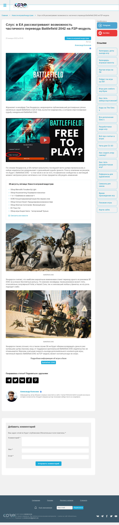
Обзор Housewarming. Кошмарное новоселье (28, 193)
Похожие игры (105, 203)
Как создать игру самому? (106, 154)
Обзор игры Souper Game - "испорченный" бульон (29, 211)
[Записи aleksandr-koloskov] (11, 396)
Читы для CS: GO (106, 146)
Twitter (111, 516)
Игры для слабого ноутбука (107, 90)
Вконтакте (97, 516)
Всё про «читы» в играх (107, 137)
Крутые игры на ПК (106, 71)
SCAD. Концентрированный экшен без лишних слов (30, 199)
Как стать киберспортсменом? (108, 99)
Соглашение (36, 500)
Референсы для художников (106, 175)
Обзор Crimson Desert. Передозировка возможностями (32, 202)
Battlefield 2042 (48, 362)
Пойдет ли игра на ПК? (106, 80)
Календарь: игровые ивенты (106, 61)
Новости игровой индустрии (78, 38)
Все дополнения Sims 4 (106, 118)
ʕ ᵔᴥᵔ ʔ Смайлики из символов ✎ (23, 196)
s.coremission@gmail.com (30, 518)
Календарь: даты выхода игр (106, 52)
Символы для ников (105, 185)
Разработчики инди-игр (105, 128)
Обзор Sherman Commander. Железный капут (28, 205)
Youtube (115, 516)
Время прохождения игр (107, 194)
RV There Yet (15, 208)
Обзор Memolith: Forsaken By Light (23, 189)
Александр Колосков (83, 45)
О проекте (83, 500)
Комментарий (14, 438)
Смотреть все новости (19, 216)
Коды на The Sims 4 (106, 109)
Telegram (102, 516)
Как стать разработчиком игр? (106, 164)
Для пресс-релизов (66, 500)
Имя (10, 449)
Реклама (50, 500)
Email (10, 456)
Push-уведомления (45, 508)
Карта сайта (104, 210)
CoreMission (20, 5)
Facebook (106, 516)
